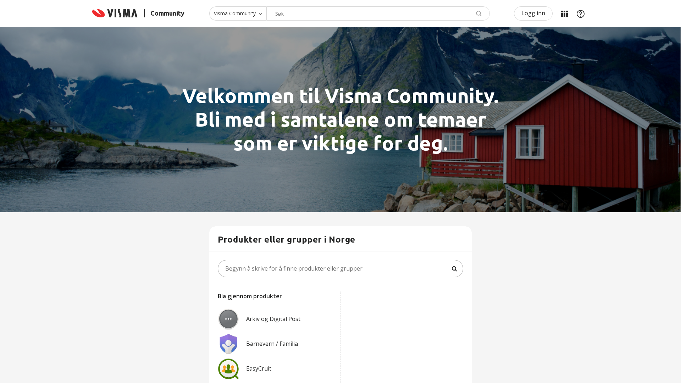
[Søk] (454, 268)
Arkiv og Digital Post (273, 319)
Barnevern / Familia (272, 344)
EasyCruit (258, 368)
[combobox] (378, 13)
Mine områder (564, 13)
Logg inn (533, 13)
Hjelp (580, 13)
